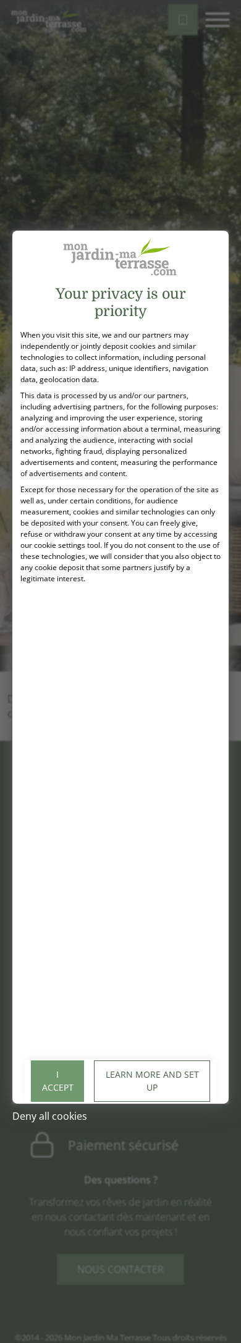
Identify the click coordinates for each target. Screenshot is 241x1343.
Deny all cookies (49, 1116)
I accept (58, 1080)
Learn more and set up (152, 1080)
